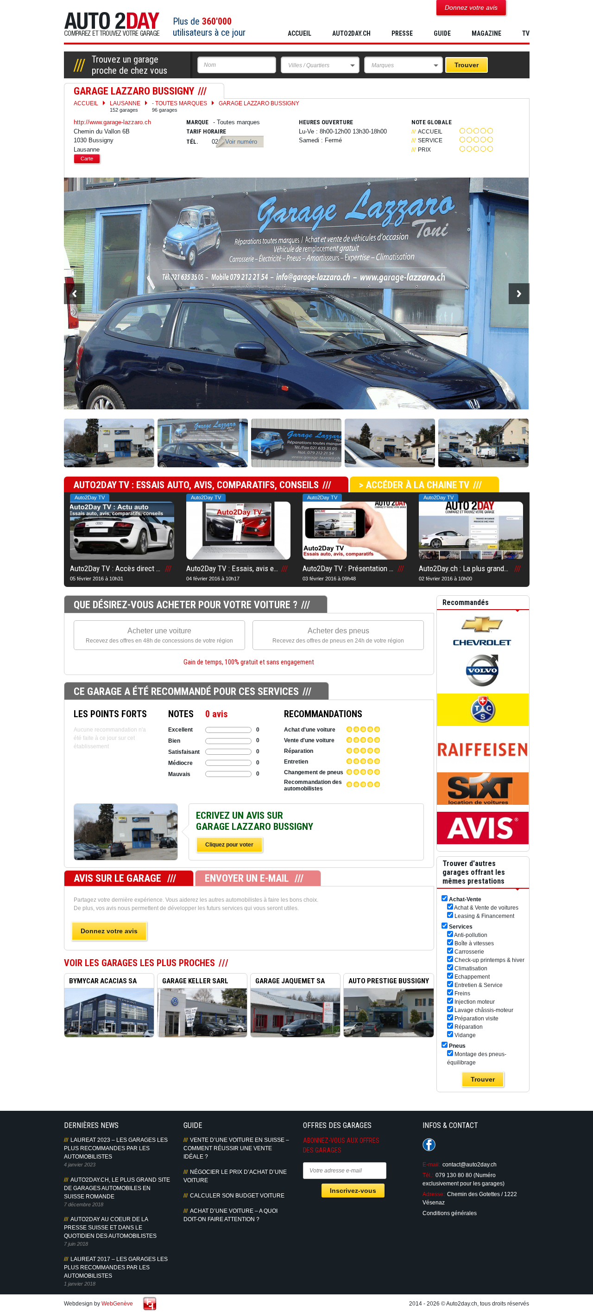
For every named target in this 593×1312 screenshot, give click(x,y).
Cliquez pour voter (229, 844)
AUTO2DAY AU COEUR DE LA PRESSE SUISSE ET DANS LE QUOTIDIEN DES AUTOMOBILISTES (110, 1227)
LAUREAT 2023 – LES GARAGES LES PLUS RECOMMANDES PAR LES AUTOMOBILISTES (116, 1148)
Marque (197, 122)
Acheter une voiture (159, 635)
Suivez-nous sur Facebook (429, 1144)
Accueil (299, 33)
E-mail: (431, 1164)
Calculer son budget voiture (237, 1195)
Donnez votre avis (109, 931)
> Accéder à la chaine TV (414, 484)
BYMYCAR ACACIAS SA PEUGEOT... (100, 982)
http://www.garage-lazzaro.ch (112, 122)
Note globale (431, 122)
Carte (87, 158)
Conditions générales (450, 1213)
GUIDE (442, 33)
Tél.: (428, 1175)
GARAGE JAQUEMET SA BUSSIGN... (288, 982)
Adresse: (434, 1194)
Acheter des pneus (338, 635)
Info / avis (126, 842)
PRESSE (402, 33)
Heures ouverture (326, 122)
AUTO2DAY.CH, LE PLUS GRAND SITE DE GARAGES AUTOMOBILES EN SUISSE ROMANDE (117, 1188)
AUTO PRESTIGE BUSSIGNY (388, 981)
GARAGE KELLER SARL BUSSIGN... (193, 982)
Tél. (192, 141)
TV (526, 33)
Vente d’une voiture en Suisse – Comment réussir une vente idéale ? (236, 1148)
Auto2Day (112, 24)
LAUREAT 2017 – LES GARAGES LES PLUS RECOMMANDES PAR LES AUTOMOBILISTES (116, 1267)
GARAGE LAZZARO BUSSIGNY (259, 103)
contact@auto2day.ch (469, 1164)
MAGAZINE (486, 33)
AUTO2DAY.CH (351, 33)
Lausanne (125, 106)
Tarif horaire (206, 131)
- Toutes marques (179, 106)
